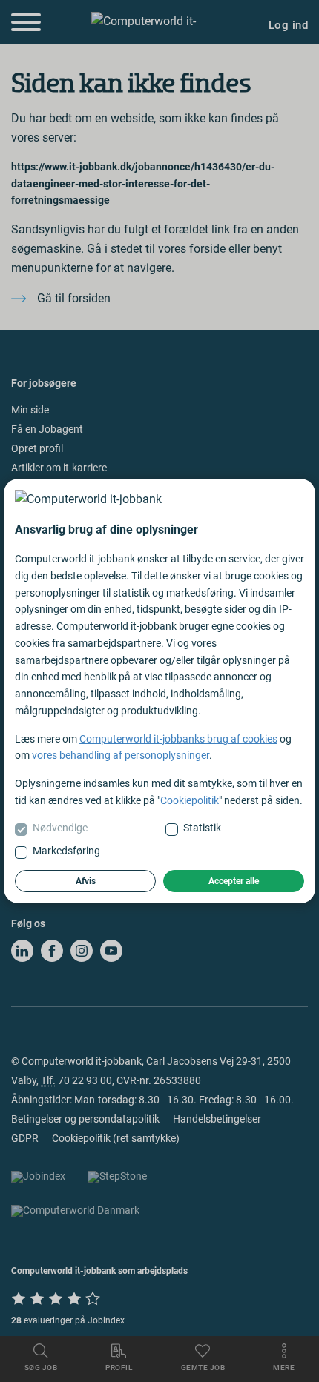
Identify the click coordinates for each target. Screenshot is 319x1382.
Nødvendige (60, 828)
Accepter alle (233, 881)
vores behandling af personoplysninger (120, 755)
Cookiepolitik (189, 800)
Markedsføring (66, 851)
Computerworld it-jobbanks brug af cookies (178, 739)
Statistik (202, 828)
